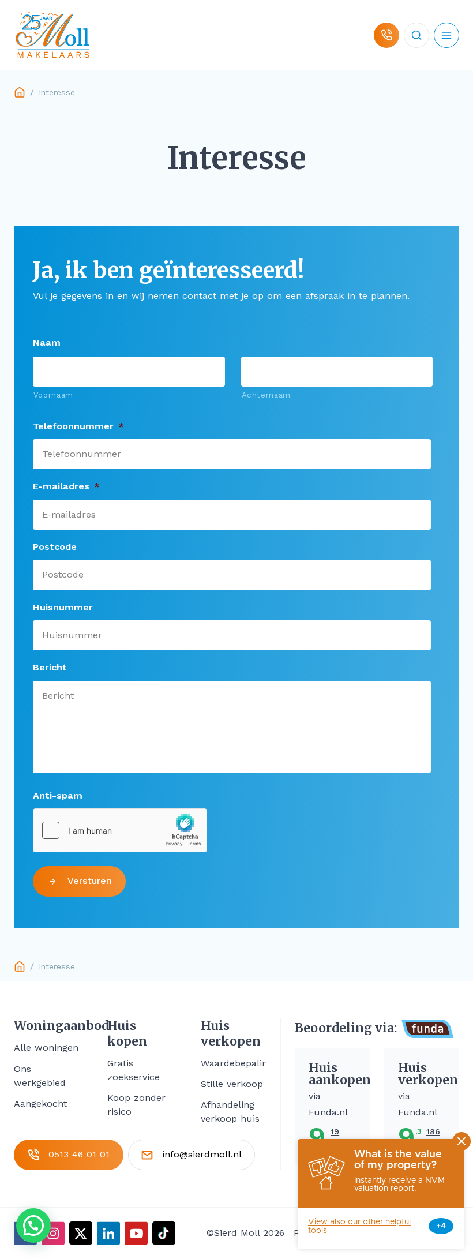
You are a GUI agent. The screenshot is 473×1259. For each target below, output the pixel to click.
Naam (47, 342)
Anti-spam (57, 795)
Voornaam (53, 395)
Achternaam (266, 395)
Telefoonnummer (78, 426)
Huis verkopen (231, 1033)
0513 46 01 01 (79, 1154)
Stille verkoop (232, 1083)
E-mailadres (66, 486)
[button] (33, 1225)
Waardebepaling (237, 1063)
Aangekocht (40, 1103)
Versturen (89, 880)
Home (19, 92)
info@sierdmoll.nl (202, 1154)
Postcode (55, 546)
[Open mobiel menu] (446, 35)
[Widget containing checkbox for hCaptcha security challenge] (120, 830)
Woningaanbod (47, 1025)
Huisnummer (63, 607)
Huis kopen (127, 1033)
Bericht (50, 667)
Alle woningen (46, 1047)
